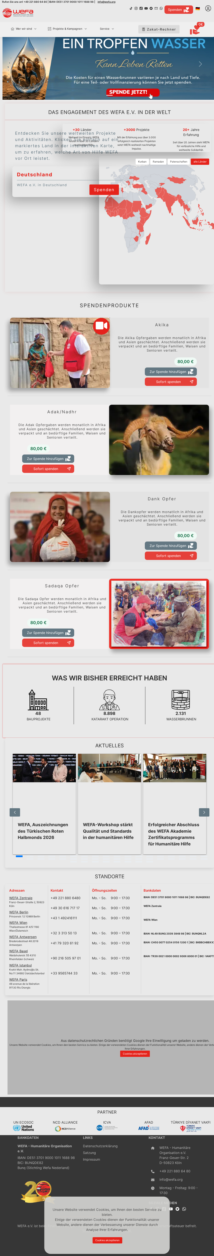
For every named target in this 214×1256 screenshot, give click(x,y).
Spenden (175, 10)
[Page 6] (73, 856)
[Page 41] (117, 862)
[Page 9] (106, 856)
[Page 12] (138, 856)
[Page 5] (62, 856)
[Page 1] (19, 856)
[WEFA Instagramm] (136, 8)
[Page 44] (149, 862)
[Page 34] (182, 859)
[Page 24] (73, 859)
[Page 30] (138, 859)
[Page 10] (117, 856)
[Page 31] (149, 859)
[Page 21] (41, 859)
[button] (19, 64)
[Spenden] (104, 184)
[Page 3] (41, 856)
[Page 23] (62, 859)
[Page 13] (149, 856)
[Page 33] (171, 859)
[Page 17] (193, 856)
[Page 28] (117, 859)
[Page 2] (30, 856)
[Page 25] (84, 859)
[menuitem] (21, 29)
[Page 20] (30, 859)
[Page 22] (51, 859)
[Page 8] (95, 856)
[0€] (200, 30)
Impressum (91, 1159)
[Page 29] (128, 859)
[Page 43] (138, 862)
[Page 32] (160, 859)
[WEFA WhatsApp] (161, 8)
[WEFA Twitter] (151, 8)
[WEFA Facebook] (141, 8)
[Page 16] (182, 856)
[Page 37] (73, 862)
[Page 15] (171, 856)
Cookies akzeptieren (135, 1053)
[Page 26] (95, 859)
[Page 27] (106, 859)
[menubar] (60, 29)
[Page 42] (128, 862)
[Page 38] (84, 862)
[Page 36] (204, 859)
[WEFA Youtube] (146, 8)
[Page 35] (193, 859)
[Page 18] (204, 856)
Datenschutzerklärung (100, 1146)
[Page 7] (84, 856)
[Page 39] (95, 862)
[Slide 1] (109, 95)
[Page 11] (128, 856)
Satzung (89, 1153)
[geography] (140, 227)
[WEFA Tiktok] (131, 8)
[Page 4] (51, 856)
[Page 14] (160, 856)
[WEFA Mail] (156, 8)
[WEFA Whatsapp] (184, 1208)
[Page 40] (106, 862)
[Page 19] (19, 859)
